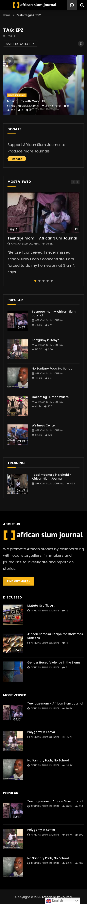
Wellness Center (44, 425)
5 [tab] (52, 281)
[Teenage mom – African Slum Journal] (17, 321)
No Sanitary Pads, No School (52, 368)
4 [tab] (48, 281)
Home (7, 15)
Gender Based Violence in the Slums (54, 662)
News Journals (16, 95)
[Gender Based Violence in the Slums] (13, 671)
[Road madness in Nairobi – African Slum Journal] (17, 484)
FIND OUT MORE (18, 581)
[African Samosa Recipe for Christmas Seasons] (13, 643)
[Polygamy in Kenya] (17, 349)
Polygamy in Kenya (45, 340)
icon (9, 61)
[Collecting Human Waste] (17, 406)
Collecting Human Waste (50, 397)
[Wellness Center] (17, 434)
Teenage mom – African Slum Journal (42, 238)
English (57, 900)
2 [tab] (39, 281)
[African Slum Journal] (35, 5)
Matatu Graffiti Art (41, 606)
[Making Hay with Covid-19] (43, 85)
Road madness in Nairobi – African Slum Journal (51, 477)
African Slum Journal (25, 106)
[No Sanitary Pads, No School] (17, 377)
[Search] (82, 5)
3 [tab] (43, 281)
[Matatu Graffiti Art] (13, 615)
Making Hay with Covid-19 (26, 101)
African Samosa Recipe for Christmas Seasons (55, 636)
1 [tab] (35, 281)
